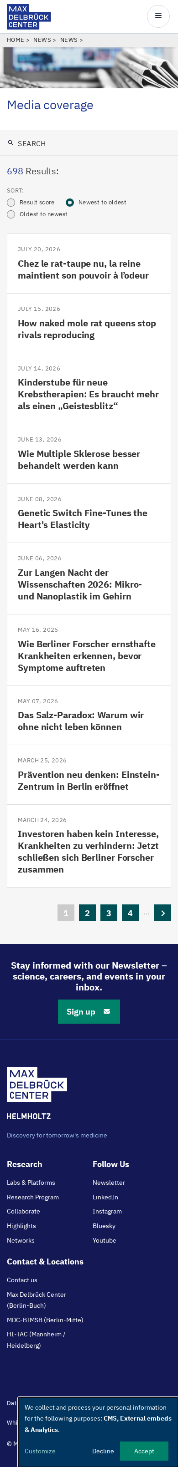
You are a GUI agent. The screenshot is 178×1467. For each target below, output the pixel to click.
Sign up (81, 1011)
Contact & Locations (45, 1261)
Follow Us (111, 1164)
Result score (37, 202)
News (42, 40)
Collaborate (23, 1211)
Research (24, 1164)
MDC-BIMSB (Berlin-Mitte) (45, 1320)
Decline (103, 1451)
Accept (144, 1451)
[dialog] (98, 1432)
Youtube (104, 1240)
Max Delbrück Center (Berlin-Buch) (36, 1300)
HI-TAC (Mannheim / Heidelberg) (36, 1339)
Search (31, 143)
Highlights (21, 1226)
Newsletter (109, 1182)
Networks (21, 1240)
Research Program (33, 1197)
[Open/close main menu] (158, 16)
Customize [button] (40, 1451)
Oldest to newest (44, 214)
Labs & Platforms (31, 1182)
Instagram (107, 1211)
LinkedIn (105, 1197)
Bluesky (104, 1226)
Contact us (22, 1280)
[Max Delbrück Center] (29, 27)
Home (16, 40)
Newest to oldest (102, 202)
